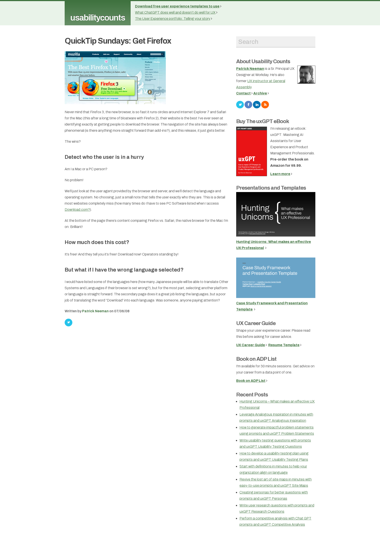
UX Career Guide (256, 323)
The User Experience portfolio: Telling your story (172, 18)
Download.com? (77, 209)
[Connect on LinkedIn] (257, 104)
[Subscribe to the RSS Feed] (265, 104)
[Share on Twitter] (68, 322)
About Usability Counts (263, 61)
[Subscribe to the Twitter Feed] (240, 104)
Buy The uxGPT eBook (262, 121)
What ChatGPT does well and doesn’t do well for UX (175, 12)
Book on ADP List (256, 359)
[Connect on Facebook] (248, 104)
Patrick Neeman (95, 311)
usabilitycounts (97, 17)
